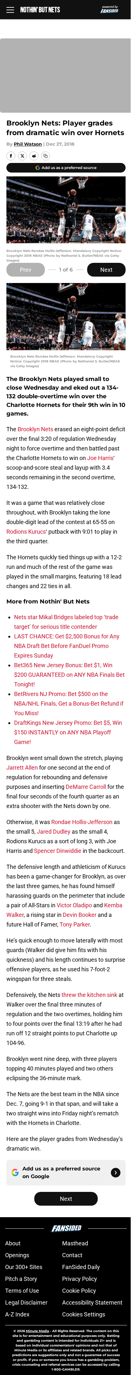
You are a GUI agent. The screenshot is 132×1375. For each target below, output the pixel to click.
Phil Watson (28, 144)
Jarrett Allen (22, 767)
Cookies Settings (83, 1314)
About (13, 1243)
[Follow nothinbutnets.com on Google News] (115, 1172)
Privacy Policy (79, 1278)
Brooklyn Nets (35, 429)
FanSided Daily (81, 1267)
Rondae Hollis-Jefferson (81, 822)
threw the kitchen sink (89, 994)
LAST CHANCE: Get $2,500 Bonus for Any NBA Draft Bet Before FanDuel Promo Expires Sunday (67, 646)
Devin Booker (79, 914)
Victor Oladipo (74, 905)
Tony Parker (75, 924)
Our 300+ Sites (23, 1267)
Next (106, 269)
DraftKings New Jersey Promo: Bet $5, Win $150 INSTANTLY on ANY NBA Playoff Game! (68, 732)
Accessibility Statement (92, 1302)
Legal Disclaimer (26, 1302)
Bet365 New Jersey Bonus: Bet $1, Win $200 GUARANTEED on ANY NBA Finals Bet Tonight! (69, 675)
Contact (72, 1255)
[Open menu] (10, 9)
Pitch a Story (21, 1278)
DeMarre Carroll (86, 786)
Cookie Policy (79, 1290)
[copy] (45, 155)
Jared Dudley (53, 831)
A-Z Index (17, 1314)
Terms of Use (22, 1290)
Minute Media (37, 1331)
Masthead (75, 1243)
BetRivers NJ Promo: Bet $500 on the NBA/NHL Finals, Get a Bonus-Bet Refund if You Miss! (68, 703)
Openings (17, 1255)
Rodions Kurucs (26, 531)
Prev (25, 269)
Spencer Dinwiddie (57, 850)
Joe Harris (100, 458)
